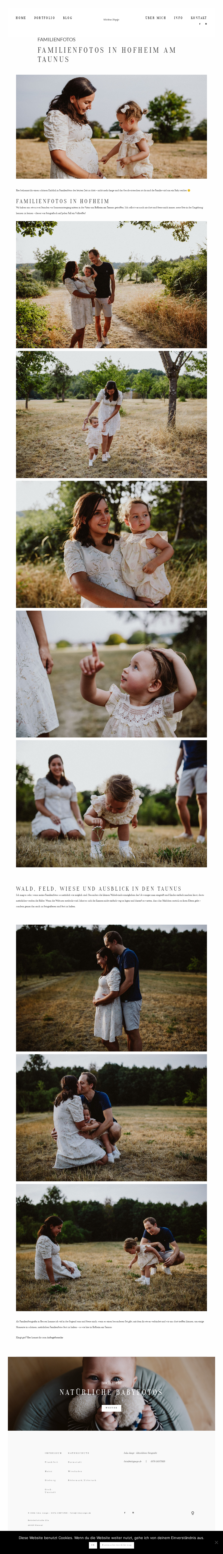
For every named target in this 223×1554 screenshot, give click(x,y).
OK (93, 1545)
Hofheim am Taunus (104, 207)
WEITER (111, 1408)
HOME (21, 18)
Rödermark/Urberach (78, 1480)
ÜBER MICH (155, 18)
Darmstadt (75, 1462)
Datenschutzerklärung (117, 1545)
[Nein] (216, 1542)
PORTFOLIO (44, 18)
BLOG (67, 18)
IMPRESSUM (53, 1453)
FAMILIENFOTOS (57, 39)
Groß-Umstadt (50, 1491)
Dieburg (50, 1480)
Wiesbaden (75, 1472)
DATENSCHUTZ (78, 1453)
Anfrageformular (55, 1337)
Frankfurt (51, 1462)
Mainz (49, 1472)
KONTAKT (199, 18)
